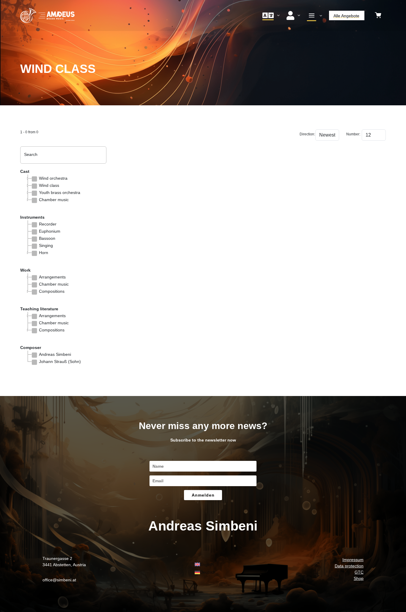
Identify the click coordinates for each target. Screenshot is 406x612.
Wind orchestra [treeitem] (53, 178)
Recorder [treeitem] (47, 224)
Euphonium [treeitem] (49, 231)
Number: (352, 134)
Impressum (352, 559)
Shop (358, 578)
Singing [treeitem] (46, 245)
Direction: (305, 134)
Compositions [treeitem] (51, 291)
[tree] (63, 192)
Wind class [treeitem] (49, 185)
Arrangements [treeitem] (52, 277)
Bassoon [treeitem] (47, 238)
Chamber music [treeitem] (54, 199)
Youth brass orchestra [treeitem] (59, 192)
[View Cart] (378, 15)
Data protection (349, 566)
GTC (359, 572)
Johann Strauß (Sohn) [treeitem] (60, 361)
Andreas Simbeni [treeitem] (55, 354)
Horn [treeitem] (43, 252)
